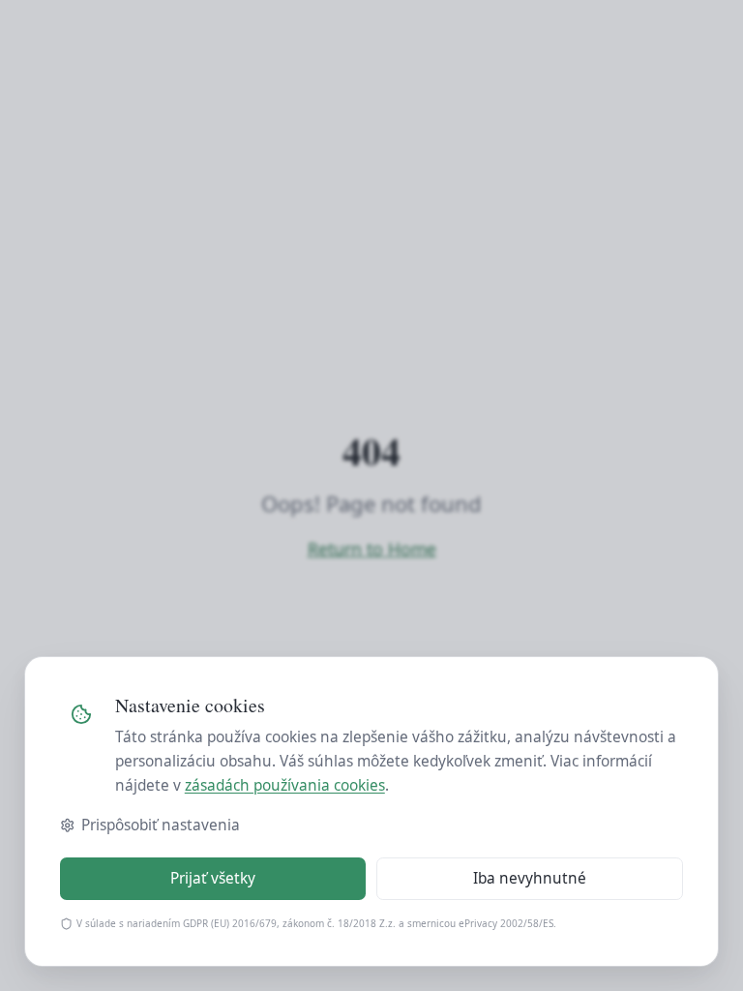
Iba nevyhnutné (529, 878)
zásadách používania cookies (285, 785)
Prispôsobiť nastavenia (160, 825)
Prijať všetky (212, 878)
